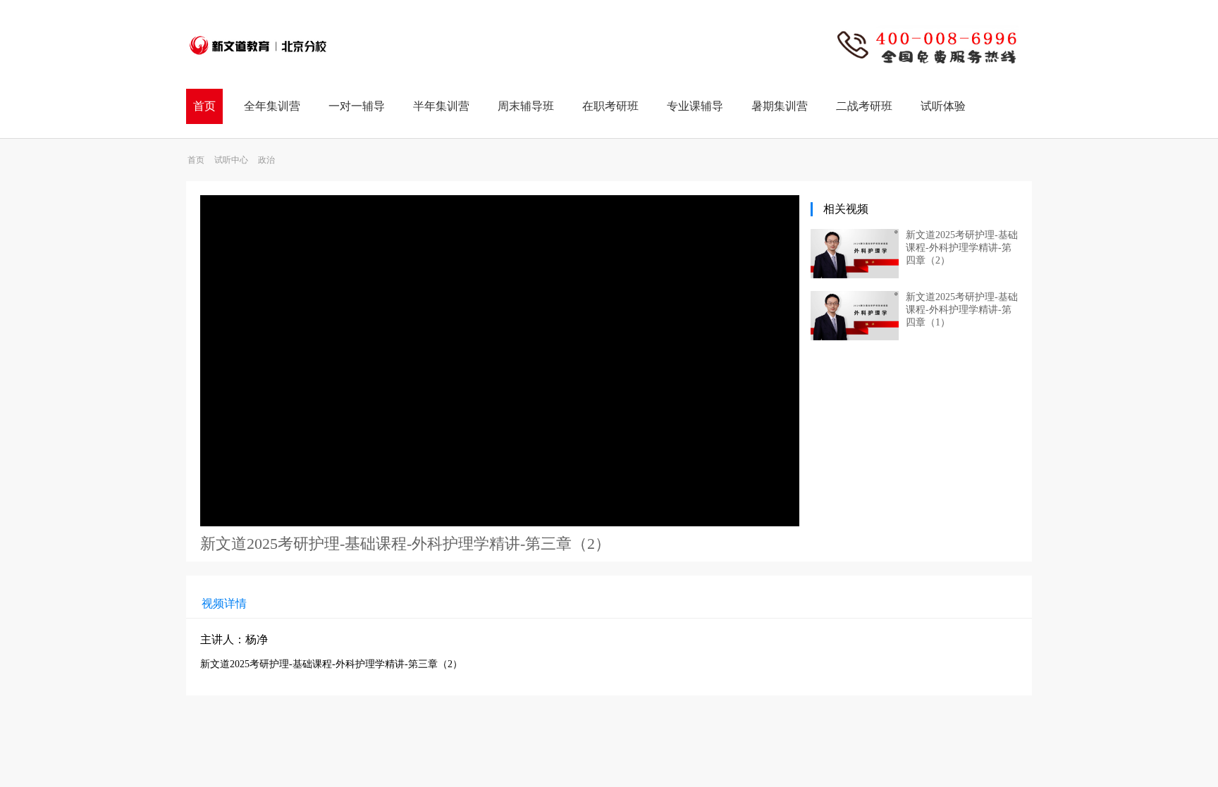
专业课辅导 (695, 106)
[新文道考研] (258, 62)
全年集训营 (272, 106)
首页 (204, 106)
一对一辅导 (356, 106)
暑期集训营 (779, 106)
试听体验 (943, 106)
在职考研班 (610, 106)
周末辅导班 (526, 106)
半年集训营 (441, 106)
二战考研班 (864, 106)
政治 (266, 160)
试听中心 (231, 160)
